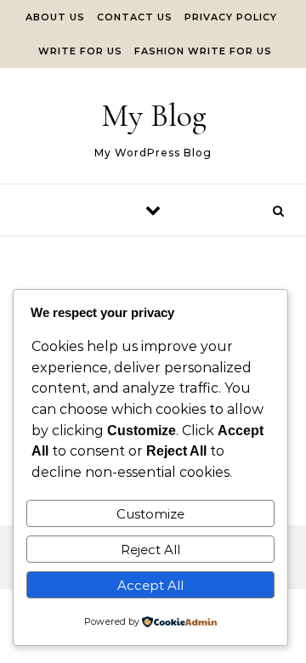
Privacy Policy (230, 17)
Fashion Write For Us (203, 51)
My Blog (154, 115)
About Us (55, 17)
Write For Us (80, 51)
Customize (150, 514)
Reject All (150, 549)
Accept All (150, 585)
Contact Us (135, 17)
